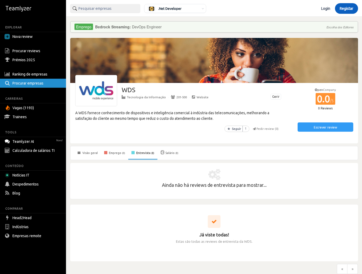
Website (203, 97)
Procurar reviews (26, 51)
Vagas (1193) (23, 108)
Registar (346, 8)
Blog (16, 193)
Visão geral (90, 152)
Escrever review (325, 127)
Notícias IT (20, 175)
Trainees (19, 117)
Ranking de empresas (29, 74)
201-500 (181, 97)
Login (325, 8)
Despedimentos (25, 184)
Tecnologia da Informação (146, 97)
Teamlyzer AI (37, 141)
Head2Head (22, 218)
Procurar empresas (27, 83)
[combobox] (105, 8)
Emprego (116, 152)
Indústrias (20, 227)
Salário (171, 152)
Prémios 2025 (23, 60)
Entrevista (144, 152)
